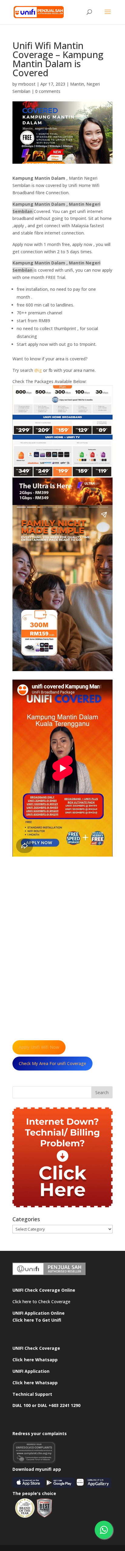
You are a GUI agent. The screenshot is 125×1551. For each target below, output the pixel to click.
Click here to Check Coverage (41, 1301)
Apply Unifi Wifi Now (39, 1047)
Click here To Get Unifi (36, 1320)
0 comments (47, 91)
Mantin (77, 84)
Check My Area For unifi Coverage (52, 1063)
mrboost (26, 84)
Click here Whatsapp (35, 1359)
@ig (38, 370)
